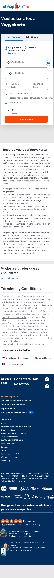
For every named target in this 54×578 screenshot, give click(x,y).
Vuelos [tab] (16, 37)
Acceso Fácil (6, 381)
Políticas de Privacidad (10, 454)
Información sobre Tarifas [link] (17, 350)
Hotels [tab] (34, 37)
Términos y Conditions (9, 457)
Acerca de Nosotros (8, 444)
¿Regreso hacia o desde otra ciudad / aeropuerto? (30, 98)
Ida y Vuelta (14, 47)
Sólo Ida (32, 47)
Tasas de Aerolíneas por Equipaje (13, 433)
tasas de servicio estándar (14, 317)
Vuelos (3, 423)
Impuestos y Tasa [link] (7, 460)
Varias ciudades (16, 50)
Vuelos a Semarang (10, 278)
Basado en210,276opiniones (26, 523)
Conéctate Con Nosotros (26, 381)
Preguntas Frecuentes (9, 437)
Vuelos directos (15, 102)
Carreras (4, 447)
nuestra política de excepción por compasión (23, 344)
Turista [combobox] (12, 53)
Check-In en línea (8, 430)
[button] (26, 111)
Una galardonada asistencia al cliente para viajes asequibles (26, 507)
